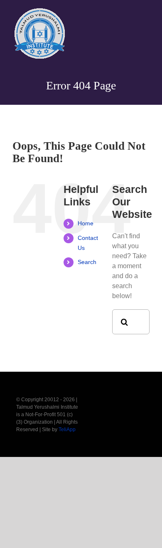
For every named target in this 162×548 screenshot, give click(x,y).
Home (85, 223)
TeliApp (67, 429)
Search (87, 262)
